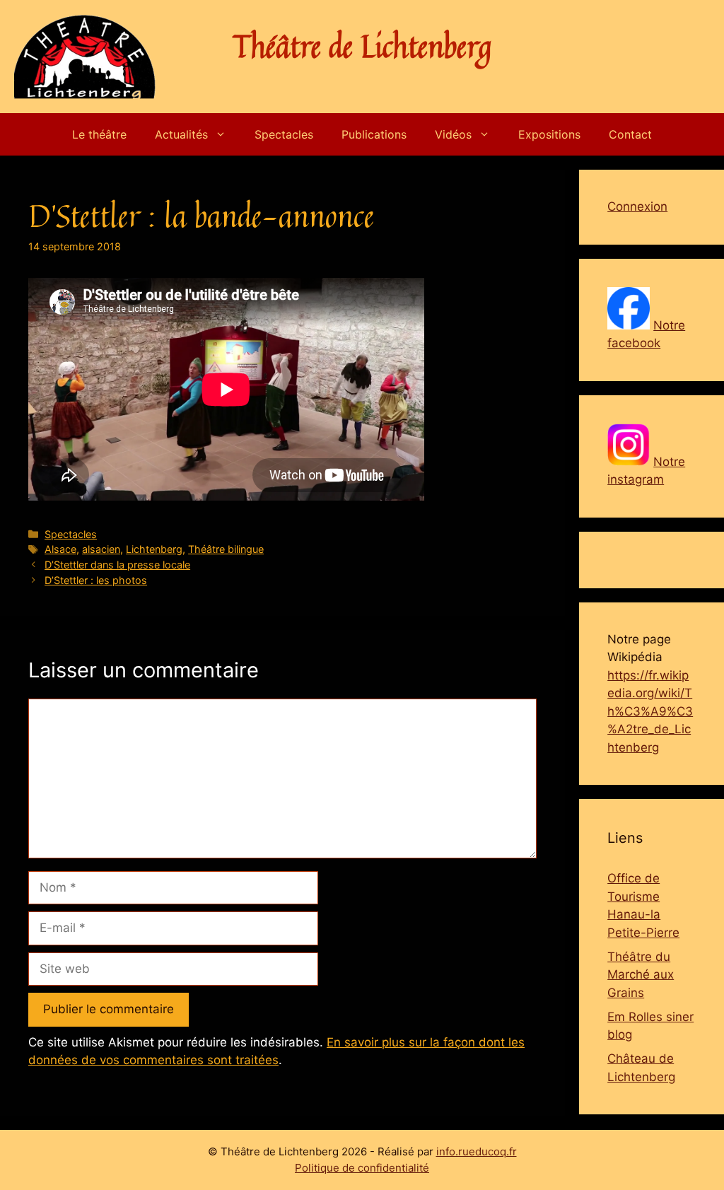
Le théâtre (99, 134)
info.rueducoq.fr (476, 1151)
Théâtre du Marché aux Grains (640, 975)
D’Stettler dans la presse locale (117, 565)
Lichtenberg (154, 549)
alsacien (101, 549)
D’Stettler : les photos (96, 580)
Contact (630, 134)
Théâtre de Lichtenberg (362, 46)
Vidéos (453, 134)
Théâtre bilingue (226, 549)
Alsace (60, 549)
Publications (374, 134)
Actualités (181, 134)
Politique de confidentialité (362, 1167)
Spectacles (284, 134)
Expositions (549, 134)
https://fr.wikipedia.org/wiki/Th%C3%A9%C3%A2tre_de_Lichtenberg (650, 711)
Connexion (637, 206)
